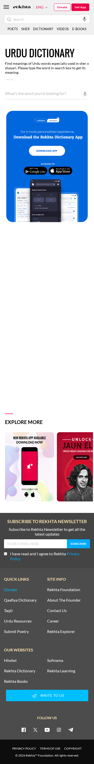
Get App (80, 7)
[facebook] (24, 730)
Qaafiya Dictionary (20, 600)
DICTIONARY (43, 29)
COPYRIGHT (73, 748)
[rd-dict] (47, 167)
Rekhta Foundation (63, 590)
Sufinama (55, 660)
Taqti (8, 611)
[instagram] (59, 730)
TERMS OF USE (50, 748)
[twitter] (35, 730)
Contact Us (57, 611)
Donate (62, 7)
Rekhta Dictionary (19, 671)
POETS (13, 29)
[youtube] (47, 730)
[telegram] (71, 730)
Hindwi (10, 660)
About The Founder (64, 600)
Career (53, 621)
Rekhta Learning (61, 671)
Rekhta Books (16, 681)
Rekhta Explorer (61, 631)
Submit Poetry (16, 631)
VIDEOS (63, 29)
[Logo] (22, 7)
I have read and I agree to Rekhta (44, 556)
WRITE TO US (52, 695)
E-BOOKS (79, 29)
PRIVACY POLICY (24, 748)
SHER (25, 29)
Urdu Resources (18, 621)
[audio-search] (84, 19)
